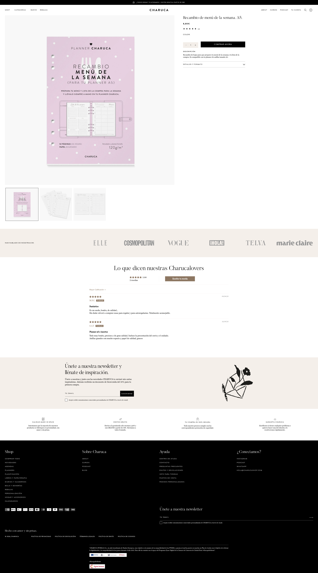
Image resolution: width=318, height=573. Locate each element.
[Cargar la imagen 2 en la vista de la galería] (56, 204)
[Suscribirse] (311, 517)
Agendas (9, 466)
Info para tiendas (168, 474)
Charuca (15, 536)
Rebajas (9, 489)
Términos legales (87, 536)
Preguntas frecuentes (171, 466)
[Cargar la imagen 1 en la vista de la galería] (22, 204)
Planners (9, 470)
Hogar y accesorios (15, 497)
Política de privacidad (41, 536)
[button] (8, 10)
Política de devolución (65, 536)
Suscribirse (127, 393)
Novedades (10, 462)
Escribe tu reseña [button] (180, 279)
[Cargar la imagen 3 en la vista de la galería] (89, 204)
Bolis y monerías (13, 486)
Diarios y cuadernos (15, 482)
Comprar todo (12, 459)
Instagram (242, 459)
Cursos (86, 462)
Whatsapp (241, 466)
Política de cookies (126, 536)
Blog (84, 470)
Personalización (13, 493)
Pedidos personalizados (171, 482)
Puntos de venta (168, 478)
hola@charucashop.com (249, 470)
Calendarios (11, 501)
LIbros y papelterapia (16, 478)
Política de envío (106, 536)
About (85, 459)
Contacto (164, 462)
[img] (95, 297)
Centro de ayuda (168, 459)
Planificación (12, 474)
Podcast (86, 466)
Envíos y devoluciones (171, 470)
